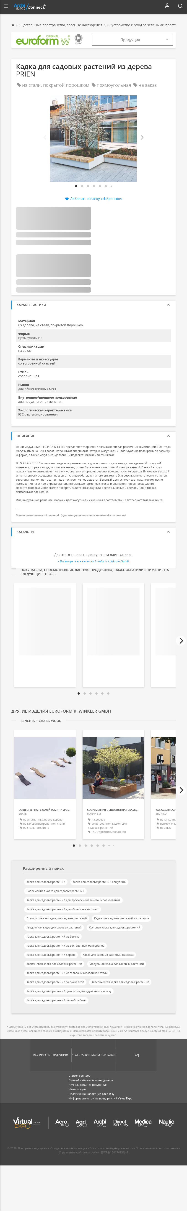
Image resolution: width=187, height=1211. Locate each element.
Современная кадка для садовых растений (55, 891)
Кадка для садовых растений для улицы (99, 882)
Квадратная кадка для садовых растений (54, 927)
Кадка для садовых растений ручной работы (56, 1000)
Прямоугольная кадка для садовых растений (56, 918)
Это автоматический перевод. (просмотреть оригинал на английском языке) (71, 515)
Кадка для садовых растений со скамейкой (55, 982)
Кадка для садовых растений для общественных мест (62, 909)
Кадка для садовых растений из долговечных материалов (65, 946)
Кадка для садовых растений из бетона (52, 936)
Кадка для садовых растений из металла (121, 918)
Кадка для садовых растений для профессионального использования (73, 900)
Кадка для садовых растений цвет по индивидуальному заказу (68, 991)
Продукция (130, 39)
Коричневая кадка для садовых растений (54, 964)
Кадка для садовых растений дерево (50, 955)
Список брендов (79, 1076)
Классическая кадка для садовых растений (120, 982)
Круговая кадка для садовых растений (114, 927)
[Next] (141, 138)
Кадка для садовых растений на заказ (108, 955)
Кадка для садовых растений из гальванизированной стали (67, 973)
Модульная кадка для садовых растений (116, 964)
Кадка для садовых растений (45, 882)
